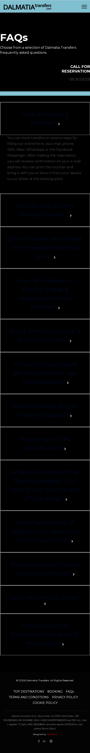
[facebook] (39, 741)
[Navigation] (84, 6)
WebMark (52, 734)
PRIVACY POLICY (65, 697)
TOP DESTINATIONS (28, 691)
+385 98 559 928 (79, 79)
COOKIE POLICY (45, 703)
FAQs (70, 691)
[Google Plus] (45, 741)
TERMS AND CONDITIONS (29, 697)
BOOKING (55, 691)
